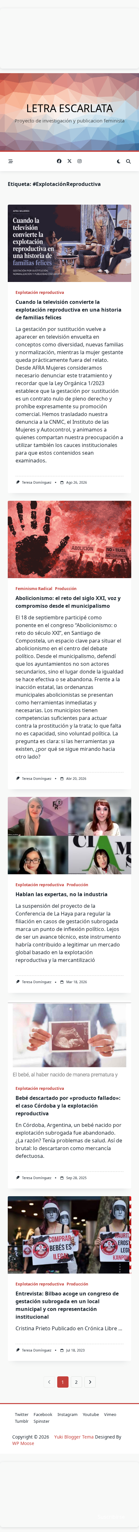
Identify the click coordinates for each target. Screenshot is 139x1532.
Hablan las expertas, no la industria (62, 894)
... (120, 1328)
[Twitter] (69, 161)
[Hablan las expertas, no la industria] (69, 835)
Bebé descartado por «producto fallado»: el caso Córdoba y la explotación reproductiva (68, 1105)
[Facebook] (59, 161)
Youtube (91, 1414)
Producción (66, 588)
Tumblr (21, 1421)
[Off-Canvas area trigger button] (11, 161)
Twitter (21, 1414)
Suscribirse (111, 1516)
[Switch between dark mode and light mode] (119, 161)
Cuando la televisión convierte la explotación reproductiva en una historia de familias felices (69, 309)
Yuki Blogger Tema (74, 1437)
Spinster (41, 1421)
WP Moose (23, 1443)
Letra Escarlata (69, 108)
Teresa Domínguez (36, 482)
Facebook (43, 1414)
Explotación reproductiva (40, 292)
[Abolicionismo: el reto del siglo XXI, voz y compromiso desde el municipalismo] (69, 539)
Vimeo (110, 1414)
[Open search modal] (128, 161)
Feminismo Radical (34, 588)
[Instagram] (80, 161)
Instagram (68, 1414)
